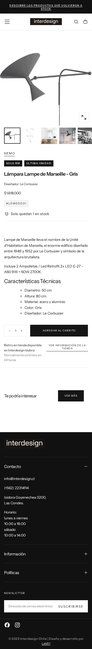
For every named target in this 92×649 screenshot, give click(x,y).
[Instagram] (17, 625)
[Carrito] (85, 22)
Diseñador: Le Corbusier (21, 184)
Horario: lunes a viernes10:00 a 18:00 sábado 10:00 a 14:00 (16, 524)
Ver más (70, 395)
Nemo (9, 153)
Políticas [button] (11, 572)
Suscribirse (71, 606)
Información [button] (15, 553)
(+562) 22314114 (16, 488)
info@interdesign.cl (19, 478)
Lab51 (46, 643)
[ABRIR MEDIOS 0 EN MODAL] (84, 117)
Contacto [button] (12, 466)
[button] (7, 22)
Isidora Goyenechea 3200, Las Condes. (25, 500)
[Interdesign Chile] (24, 443)
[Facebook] (7, 625)
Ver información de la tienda (67, 347)
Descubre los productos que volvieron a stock (45, 7)
